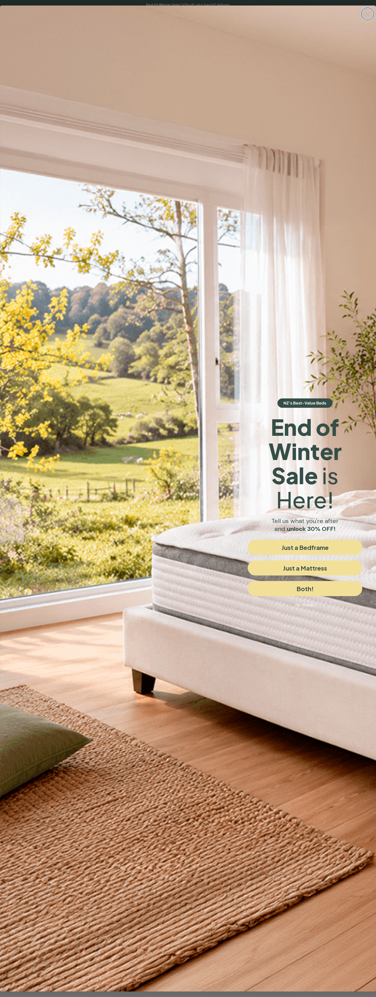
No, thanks (305, 604)
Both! (305, 589)
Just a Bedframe (305, 547)
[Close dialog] (367, 14)
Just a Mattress (305, 568)
